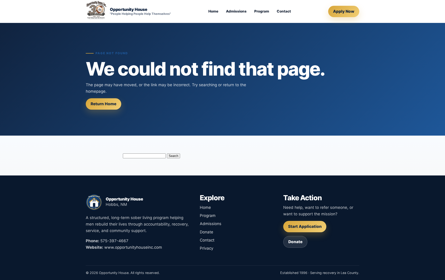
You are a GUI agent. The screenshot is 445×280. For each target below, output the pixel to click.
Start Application (305, 226)
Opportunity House (128, 9)
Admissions (236, 11)
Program (261, 11)
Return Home (103, 104)
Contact (284, 11)
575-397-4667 (114, 241)
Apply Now (343, 11)
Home (213, 11)
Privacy (206, 248)
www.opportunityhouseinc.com (133, 247)
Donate (206, 232)
